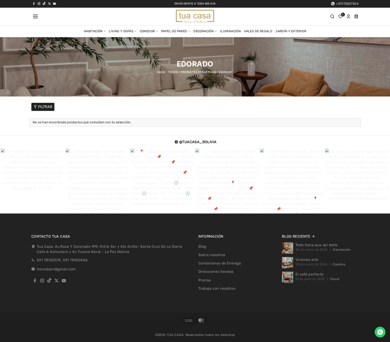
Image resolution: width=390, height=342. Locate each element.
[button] (35, 16)
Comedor (147, 31)
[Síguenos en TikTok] (44, 3)
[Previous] (13, 181)
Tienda (173, 72)
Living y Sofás (121, 31)
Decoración (203, 31)
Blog (202, 246)
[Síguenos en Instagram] (39, 3)
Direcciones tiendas (216, 271)
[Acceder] (348, 16)
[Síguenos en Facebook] (33, 3)
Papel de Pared (174, 31)
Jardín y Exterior (290, 31)
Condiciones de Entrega (219, 263)
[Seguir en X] (49, 3)
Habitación (93, 31)
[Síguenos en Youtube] (54, 3)
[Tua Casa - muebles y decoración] (195, 16)
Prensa (204, 280)
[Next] (373, 181)
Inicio (161, 72)
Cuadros (339, 264)
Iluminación (230, 31)
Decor (334, 279)
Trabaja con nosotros (216, 288)
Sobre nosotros (211, 255)
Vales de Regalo (258, 31)
